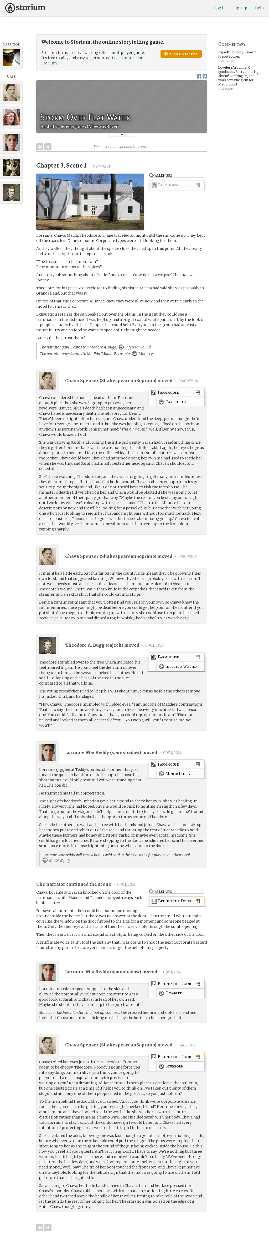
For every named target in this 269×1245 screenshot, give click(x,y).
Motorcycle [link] (147, 353)
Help (259, 8)
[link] (176, 186)
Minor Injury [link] (59, 860)
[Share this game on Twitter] (205, 76)
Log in (220, 8)
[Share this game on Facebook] (199, 76)
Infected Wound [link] (138, 347)
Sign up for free (183, 54)
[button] (121, 134)
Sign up (240, 8)
